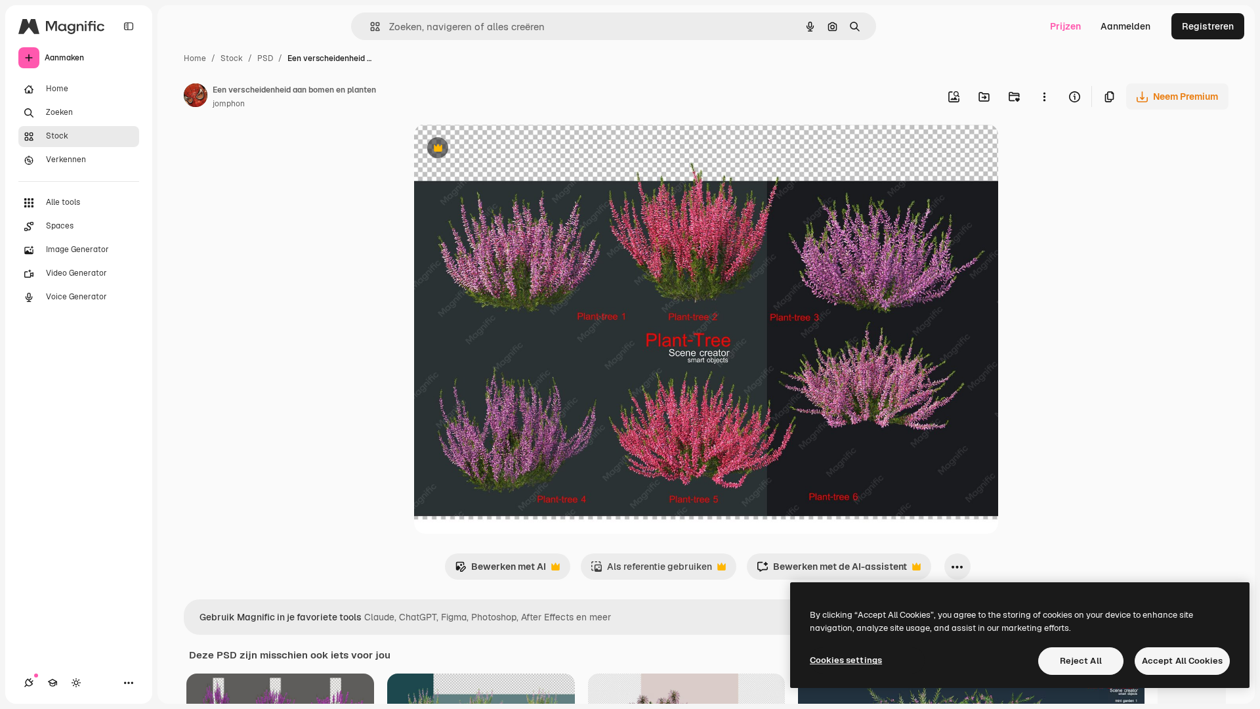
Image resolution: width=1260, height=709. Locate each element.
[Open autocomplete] (370, 27)
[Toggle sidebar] (128, 26)
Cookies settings (846, 660)
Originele (500, 149)
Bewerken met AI (500, 570)
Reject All (1081, 660)
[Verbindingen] (28, 682)
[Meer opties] (1044, 96)
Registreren (1208, 26)
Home (195, 58)
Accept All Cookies (1182, 660)
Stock (231, 58)
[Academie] (52, 682)
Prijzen (1065, 26)
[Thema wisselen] (76, 682)
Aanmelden (1125, 26)
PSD (265, 58)
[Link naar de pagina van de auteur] (195, 97)
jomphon (229, 103)
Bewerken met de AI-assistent (832, 570)
